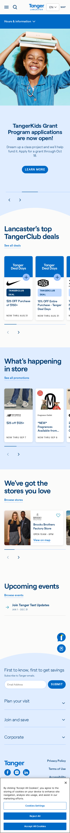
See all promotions (16, 377)
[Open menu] (6, 7)
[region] (35, 805)
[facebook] (7, 772)
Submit (57, 684)
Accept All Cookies (35, 826)
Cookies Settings (35, 805)
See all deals (12, 245)
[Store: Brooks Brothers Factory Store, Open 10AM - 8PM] (33, 527)
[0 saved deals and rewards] (61, 648)
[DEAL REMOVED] (61, 648)
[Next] (20, 200)
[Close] (66, 783)
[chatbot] (61, 637)
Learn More (35, 169)
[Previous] (9, 200)
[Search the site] (15, 7)
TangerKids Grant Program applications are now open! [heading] (35, 132)
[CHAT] (61, 637)
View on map (41, 540)
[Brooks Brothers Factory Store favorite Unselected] (58, 515)
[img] (36, 6)
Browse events (13, 595)
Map (63, 7)
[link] (35, 609)
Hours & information (17, 21)
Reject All (35, 816)
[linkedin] (26, 772)
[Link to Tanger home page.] (16, 764)
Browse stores (13, 499)
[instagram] (16, 772)
